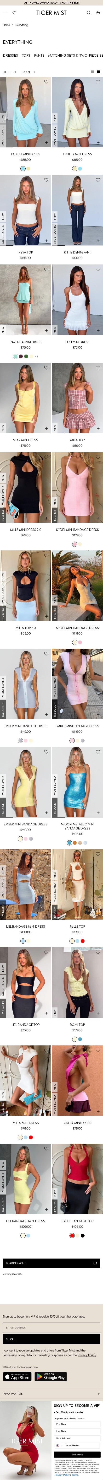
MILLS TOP (77, 927)
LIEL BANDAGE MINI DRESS (25, 927)
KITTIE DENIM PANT (77, 252)
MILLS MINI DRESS (26, 1123)
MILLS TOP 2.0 (26, 628)
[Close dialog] (99, 1405)
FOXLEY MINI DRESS (25, 154)
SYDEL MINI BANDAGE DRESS (77, 530)
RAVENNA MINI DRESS (25, 342)
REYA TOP (26, 252)
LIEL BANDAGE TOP (26, 1025)
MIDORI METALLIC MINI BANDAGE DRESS (77, 826)
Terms (75, 1475)
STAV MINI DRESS (25, 440)
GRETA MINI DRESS (77, 1123)
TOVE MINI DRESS (77, 1319)
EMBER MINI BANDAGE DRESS (25, 726)
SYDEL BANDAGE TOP (77, 1221)
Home (6, 25)
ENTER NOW (77, 1454)
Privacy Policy (62, 1475)
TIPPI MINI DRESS (77, 342)
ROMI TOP (77, 1025)
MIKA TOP (77, 440)
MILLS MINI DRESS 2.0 (25, 530)
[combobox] (59, 1445)
